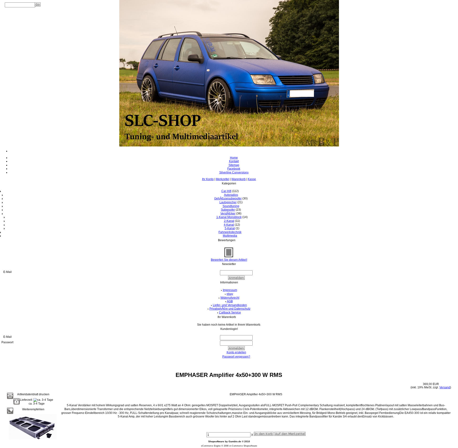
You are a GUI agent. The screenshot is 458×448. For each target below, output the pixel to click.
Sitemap (234, 165)
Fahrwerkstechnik (230, 232)
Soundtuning (231, 206)
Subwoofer (228, 209)
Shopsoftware (216, 441)
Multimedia (230, 235)
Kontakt (234, 161)
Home (234, 157)
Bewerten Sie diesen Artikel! (229, 259)
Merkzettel (222, 179)
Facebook (233, 168)
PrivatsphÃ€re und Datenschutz (229, 308)
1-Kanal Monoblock (229, 217)
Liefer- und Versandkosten (230, 305)
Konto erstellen (236, 352)
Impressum (230, 290)
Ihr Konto (208, 179)
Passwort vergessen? (236, 356)
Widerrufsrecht (229, 297)
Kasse (252, 179)
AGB (230, 301)
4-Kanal (229, 224)
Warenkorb (238, 179)
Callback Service (230, 312)
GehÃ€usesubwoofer (228, 198)
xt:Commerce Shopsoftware (243, 446)
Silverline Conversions (234, 172)
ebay (230, 294)
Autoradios (231, 195)
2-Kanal (229, 221)
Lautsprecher (228, 202)
